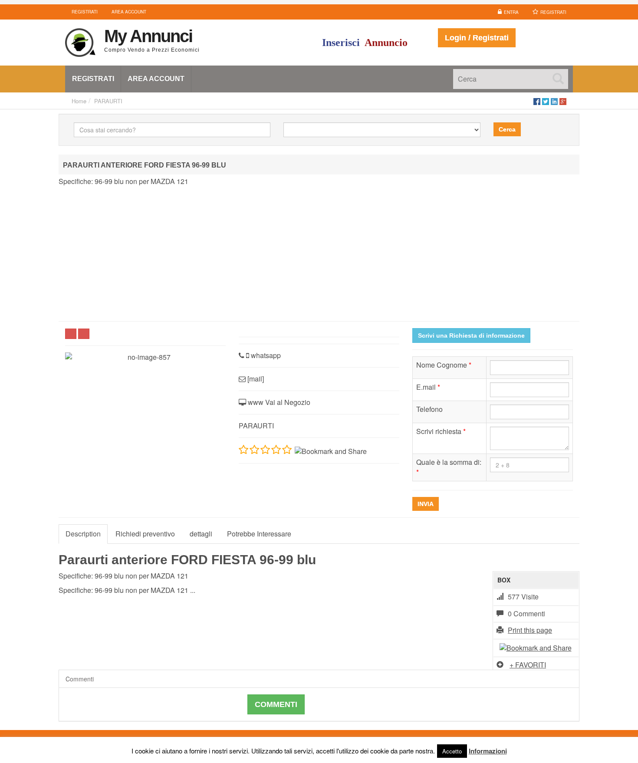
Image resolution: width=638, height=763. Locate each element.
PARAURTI (108, 101)
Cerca (507, 129)
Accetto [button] (452, 751)
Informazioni (488, 751)
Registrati (553, 12)
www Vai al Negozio (278, 402)
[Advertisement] (319, 254)
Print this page (530, 630)
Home (79, 101)
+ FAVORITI (528, 665)
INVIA (426, 503)
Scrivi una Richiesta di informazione (471, 335)
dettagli (201, 534)
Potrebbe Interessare (259, 534)
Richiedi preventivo (145, 534)
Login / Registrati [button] (477, 37)
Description (83, 534)
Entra (511, 12)
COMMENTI (276, 704)
